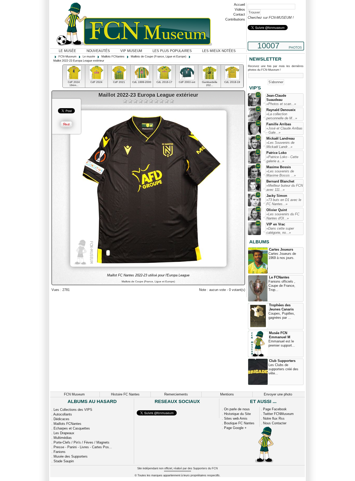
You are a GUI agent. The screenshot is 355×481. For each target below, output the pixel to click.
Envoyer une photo (278, 394)
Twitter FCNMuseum (278, 414)
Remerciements (176, 394)
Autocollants (62, 414)
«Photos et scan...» (281, 104)
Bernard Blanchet (280, 181)
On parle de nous (237, 409)
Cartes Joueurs (281, 249)
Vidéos (240, 9)
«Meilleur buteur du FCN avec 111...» (284, 188)
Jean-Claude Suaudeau (276, 98)
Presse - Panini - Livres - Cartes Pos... (83, 447)
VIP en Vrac (275, 224)
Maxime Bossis (278, 167)
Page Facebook (275, 409)
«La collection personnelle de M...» (281, 116)
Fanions (59, 452)
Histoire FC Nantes (125, 394)
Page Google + (235, 428)
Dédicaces (61, 419)
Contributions (235, 19)
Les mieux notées (219, 51)
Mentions (227, 394)
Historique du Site (237, 414)
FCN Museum (74, 394)
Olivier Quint (276, 210)
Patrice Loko (276, 153)
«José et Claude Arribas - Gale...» (284, 130)
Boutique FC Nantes (239, 423)
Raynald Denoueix (280, 110)
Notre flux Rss (274, 418)
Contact (239, 14)
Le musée (67, 51)
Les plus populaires (172, 51)
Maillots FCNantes (67, 424)
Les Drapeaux (64, 433)
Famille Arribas (278, 124)
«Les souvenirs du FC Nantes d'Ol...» (282, 216)
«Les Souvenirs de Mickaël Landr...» (280, 145)
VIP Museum (131, 51)
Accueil (239, 4)
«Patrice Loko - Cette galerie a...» (282, 159)
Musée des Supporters (71, 456)
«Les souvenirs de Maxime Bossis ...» (281, 173)
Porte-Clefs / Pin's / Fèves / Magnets (81, 442)
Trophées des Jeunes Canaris (281, 307)
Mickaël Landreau (280, 138)
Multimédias (63, 438)
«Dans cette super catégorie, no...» (280, 230)
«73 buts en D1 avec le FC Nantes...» (283, 202)
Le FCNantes (279, 277)
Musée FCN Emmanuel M (279, 335)
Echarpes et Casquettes (72, 428)
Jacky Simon (276, 196)
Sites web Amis (235, 418)
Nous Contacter (274, 423)
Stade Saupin (64, 461)
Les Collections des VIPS (73, 410)
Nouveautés (98, 51)
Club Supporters (282, 361)
